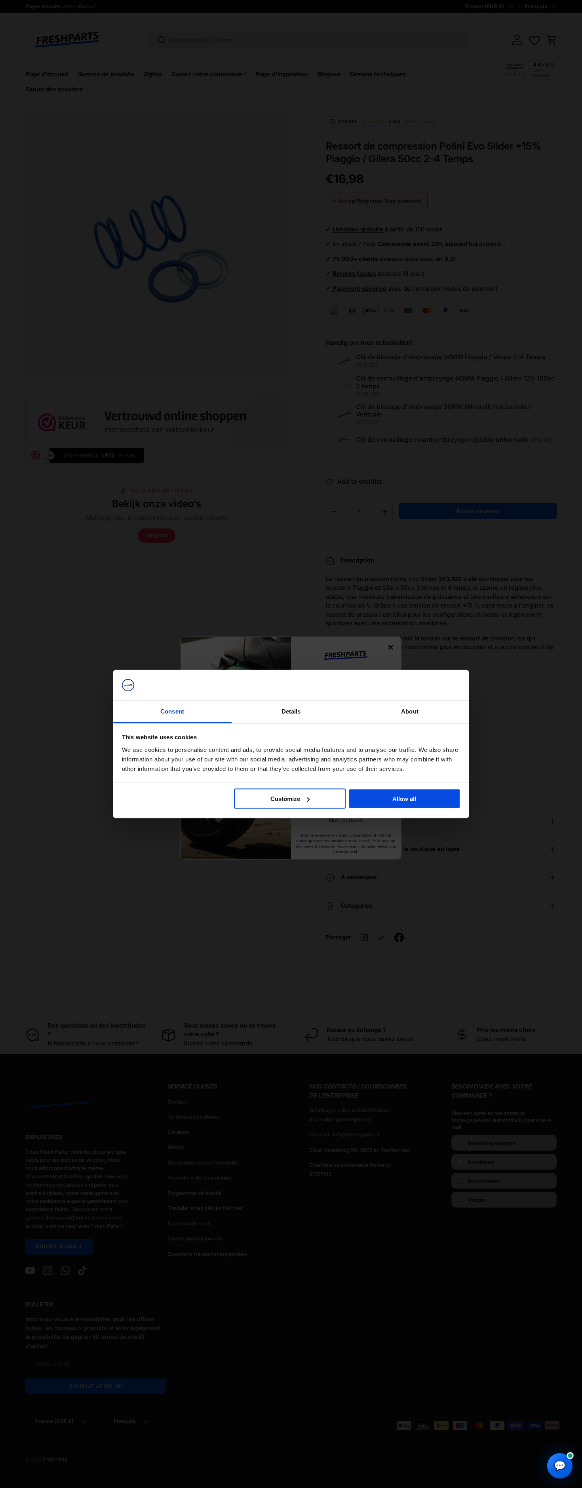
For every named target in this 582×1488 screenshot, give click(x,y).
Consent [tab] (172, 711)
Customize (285, 798)
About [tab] (409, 711)
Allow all (404, 798)
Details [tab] (291, 711)
